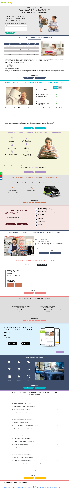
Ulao (50, 487)
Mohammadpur (46, 486)
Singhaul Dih (39, 487)
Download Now (60, 351)
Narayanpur (59, 486)
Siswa (43, 487)
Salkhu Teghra (29, 487)
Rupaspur (21, 487)
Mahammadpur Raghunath (25, 486)
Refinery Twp (17, 487)
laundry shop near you (52, 246)
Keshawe (13, 486)
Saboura (25, 487)
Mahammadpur (18, 486)
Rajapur (13, 487)
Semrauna (34, 487)
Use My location (42, 264)
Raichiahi (9, 487)
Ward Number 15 (54, 487)
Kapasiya (9, 486)
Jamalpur (5, 486)
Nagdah (55, 486)
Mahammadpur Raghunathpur (34, 486)
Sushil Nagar (47, 487)
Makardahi (41, 486)
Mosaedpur (51, 486)
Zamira (59, 487)
